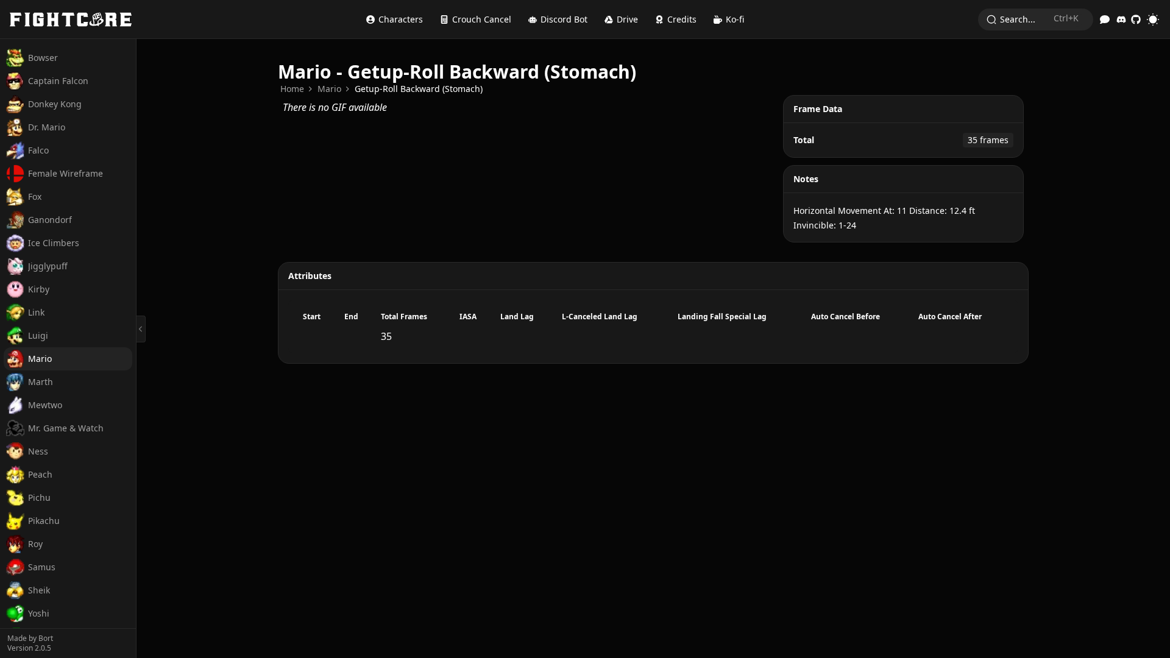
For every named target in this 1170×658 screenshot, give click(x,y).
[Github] (1136, 19)
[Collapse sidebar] (141, 329)
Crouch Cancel (481, 19)
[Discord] (1121, 19)
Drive (627, 19)
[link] (292, 89)
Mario (329, 88)
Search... (1039, 18)
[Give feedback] (1105, 19)
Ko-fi (735, 19)
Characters (400, 19)
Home (292, 88)
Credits (682, 19)
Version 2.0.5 (29, 648)
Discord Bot (564, 19)
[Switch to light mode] (1153, 19)
